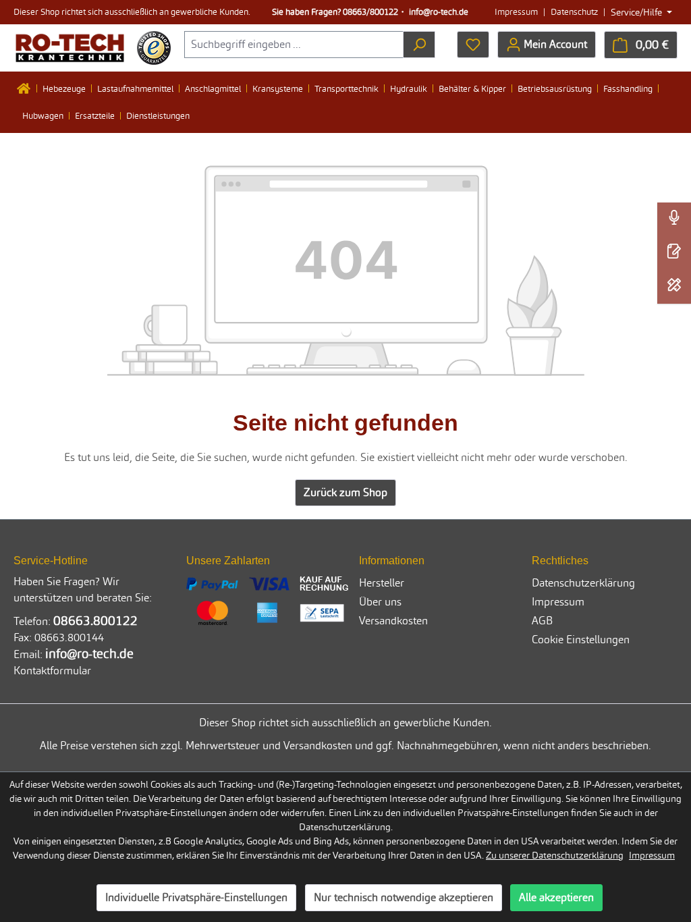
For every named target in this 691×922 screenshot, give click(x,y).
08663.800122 (95, 620)
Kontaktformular (52, 670)
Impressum (516, 12)
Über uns (380, 602)
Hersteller (381, 583)
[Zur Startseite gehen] (69, 48)
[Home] (27, 88)
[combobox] (294, 44)
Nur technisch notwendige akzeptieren (403, 897)
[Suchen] (419, 44)
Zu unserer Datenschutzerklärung (555, 855)
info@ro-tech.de (438, 12)
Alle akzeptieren (556, 897)
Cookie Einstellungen (581, 639)
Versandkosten (393, 621)
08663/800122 (370, 12)
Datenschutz (574, 12)
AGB (542, 621)
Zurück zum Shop (345, 492)
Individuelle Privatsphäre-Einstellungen (196, 897)
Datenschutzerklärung (583, 583)
